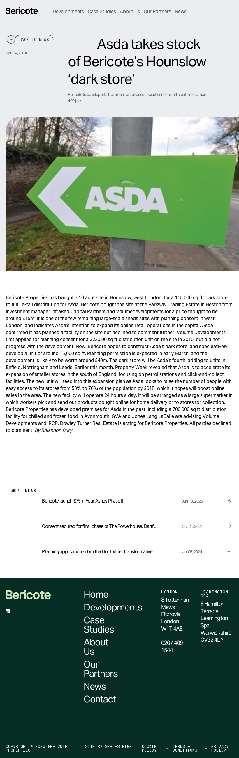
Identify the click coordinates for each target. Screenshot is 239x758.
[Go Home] (22, 10)
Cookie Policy (149, 748)
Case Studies (102, 11)
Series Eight (119, 746)
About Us (130, 11)
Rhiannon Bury (56, 430)
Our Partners (157, 11)
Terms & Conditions (185, 748)
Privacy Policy (220, 748)
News (181, 11)
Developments (68, 11)
